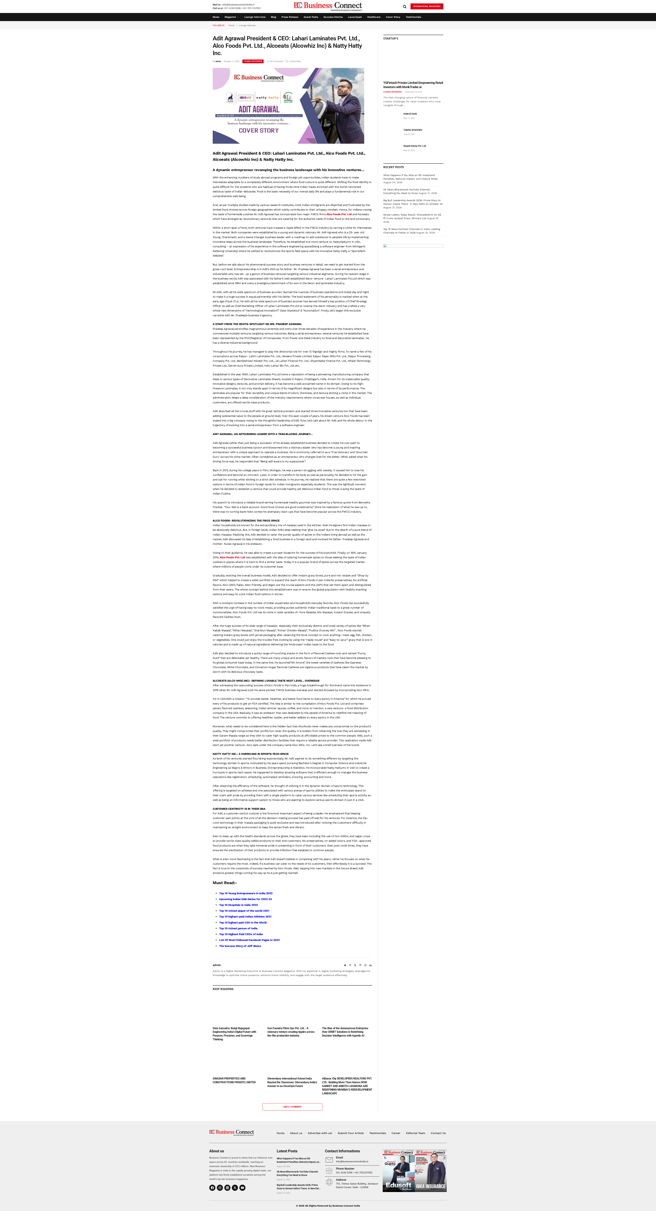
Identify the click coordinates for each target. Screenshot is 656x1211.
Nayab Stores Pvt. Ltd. (415, 146)
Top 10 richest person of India (238, 928)
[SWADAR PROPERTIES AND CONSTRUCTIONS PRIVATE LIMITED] (238, 1060)
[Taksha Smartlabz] (391, 134)
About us (296, 1133)
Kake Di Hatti (410, 113)
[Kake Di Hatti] (391, 117)
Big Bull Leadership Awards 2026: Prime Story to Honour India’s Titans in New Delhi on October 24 (299, 1187)
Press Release (290, 17)
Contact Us (438, 1133)
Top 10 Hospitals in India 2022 (238, 905)
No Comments (277, 61)
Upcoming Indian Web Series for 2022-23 (245, 899)
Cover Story (393, 17)
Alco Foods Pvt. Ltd (339, 214)
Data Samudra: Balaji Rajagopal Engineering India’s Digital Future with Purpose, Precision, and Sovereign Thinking (234, 1034)
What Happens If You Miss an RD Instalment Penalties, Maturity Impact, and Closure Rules (298, 1160)
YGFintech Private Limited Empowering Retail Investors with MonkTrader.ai (413, 85)
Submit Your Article (351, 1133)
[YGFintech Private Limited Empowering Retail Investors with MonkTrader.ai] (413, 62)
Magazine (230, 17)
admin (218, 61)
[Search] (404, 6)
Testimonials (413, 17)
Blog (273, 17)
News (216, 17)
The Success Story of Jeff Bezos (240, 946)
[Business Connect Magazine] (328, 6)
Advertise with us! (320, 1133)
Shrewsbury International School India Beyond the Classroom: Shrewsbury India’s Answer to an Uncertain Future (292, 1082)
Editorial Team (415, 1133)
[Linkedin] (227, 1188)
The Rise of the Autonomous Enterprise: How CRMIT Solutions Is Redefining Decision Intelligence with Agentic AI (345, 1032)
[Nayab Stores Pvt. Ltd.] (391, 150)
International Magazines (426, 6)
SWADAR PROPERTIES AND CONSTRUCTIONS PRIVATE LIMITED (234, 1080)
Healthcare (374, 17)
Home (280, 1133)
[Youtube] (242, 1188)
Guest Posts (311, 17)
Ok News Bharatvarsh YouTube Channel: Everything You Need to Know (297, 1173)
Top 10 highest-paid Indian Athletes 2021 (245, 916)
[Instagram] (220, 1188)
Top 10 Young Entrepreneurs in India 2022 (246, 893)
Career (396, 1133)
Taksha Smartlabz (413, 129)
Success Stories (333, 17)
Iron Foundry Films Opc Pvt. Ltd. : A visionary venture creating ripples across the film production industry (291, 1032)
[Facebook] (212, 1188)
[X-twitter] (235, 1188)
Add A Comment (292, 1106)
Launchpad (355, 17)
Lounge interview (254, 17)
